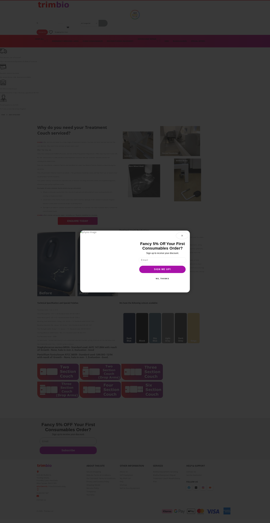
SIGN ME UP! (162, 269)
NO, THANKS (162, 279)
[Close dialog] (182, 235)
